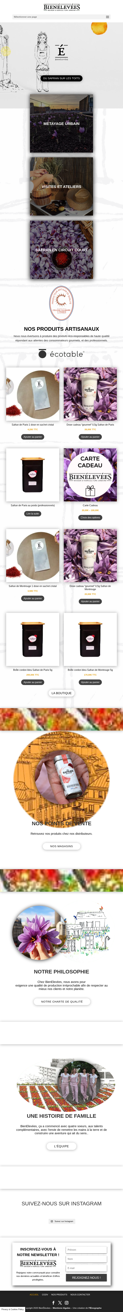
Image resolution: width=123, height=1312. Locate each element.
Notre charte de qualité (62, 1001)
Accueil (34, 1294)
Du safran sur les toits (61, 78)
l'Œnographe (95, 1308)
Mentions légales (61, 1308)
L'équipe (61, 1146)
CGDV (45, 1294)
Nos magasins (61, 846)
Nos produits (59, 1294)
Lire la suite (33, 513)
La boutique (62, 693)
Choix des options (90, 517)
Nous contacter (80, 1294)
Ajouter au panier (33, 437)
